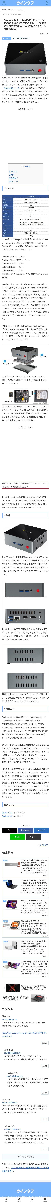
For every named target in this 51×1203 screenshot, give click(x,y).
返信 (45, 1043)
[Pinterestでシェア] (14, 843)
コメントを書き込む (25, 1157)
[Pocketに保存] (31, 836)
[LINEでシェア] (42, 836)
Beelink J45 (7, 812)
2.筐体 (11, 174)
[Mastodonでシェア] (19, 830)
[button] (46, 659)
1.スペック (13, 171)
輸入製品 (7, 38)
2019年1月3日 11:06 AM (12, 1053)
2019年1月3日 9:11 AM (9, 1019)
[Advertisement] (25, 136)
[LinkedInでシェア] (25, 843)
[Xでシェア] (8, 830)
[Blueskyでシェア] (31, 830)
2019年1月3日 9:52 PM (9, 1102)
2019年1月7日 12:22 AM (12, 1129)
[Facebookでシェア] (8, 836)
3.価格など (13, 178)
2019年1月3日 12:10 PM (15, 1076)
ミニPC (16, 38)
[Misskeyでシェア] (42, 830)
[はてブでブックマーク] (19, 836)
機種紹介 (26, 38)
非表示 (27, 166)
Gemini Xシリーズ (11, 88)
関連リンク (13, 181)
